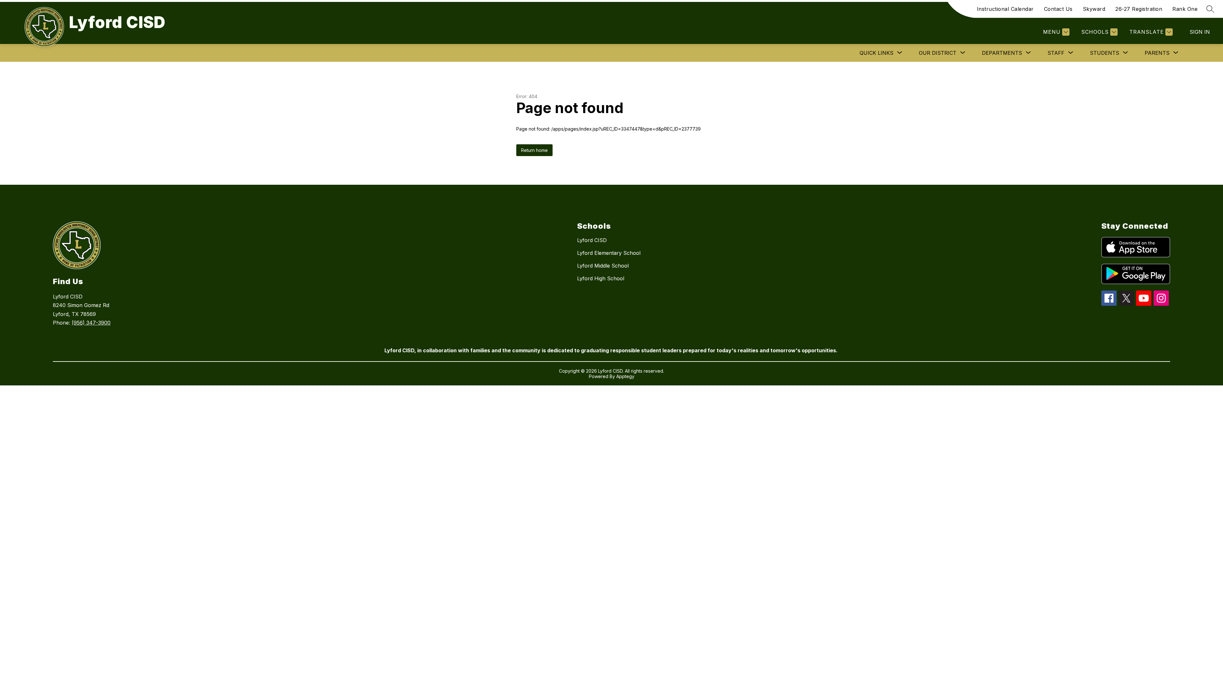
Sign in (1200, 32)
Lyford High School (600, 278)
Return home (534, 150)
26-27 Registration (1138, 9)
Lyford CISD (592, 240)
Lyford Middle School (603, 265)
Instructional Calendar (1005, 9)
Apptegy (625, 376)
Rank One (1185, 9)
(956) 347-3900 (91, 322)
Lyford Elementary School (608, 253)
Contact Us (1058, 9)
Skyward (1094, 9)
